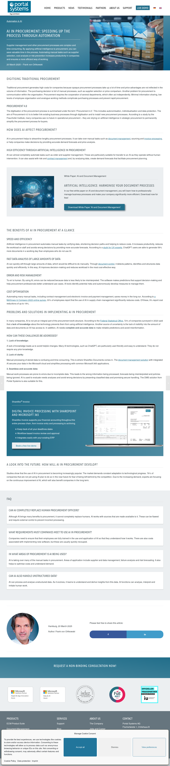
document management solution (133, 359)
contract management (57, 158)
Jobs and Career (97, 728)
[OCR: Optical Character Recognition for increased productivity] (2, 383)
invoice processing (153, 138)
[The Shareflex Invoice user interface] (124, 423)
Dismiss (114, 747)
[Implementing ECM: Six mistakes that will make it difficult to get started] (168, 383)
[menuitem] (47, 8)
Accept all (80, 747)
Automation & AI (14, 21)
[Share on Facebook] (108, 634)
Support (60, 723)
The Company (96, 723)
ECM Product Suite (16, 723)
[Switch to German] (155, 8)
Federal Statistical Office (111, 320)
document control (106, 263)
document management (119, 138)
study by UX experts (112, 247)
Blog (59, 728)
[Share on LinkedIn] (145, 634)
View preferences (149, 747)
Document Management (18, 728)
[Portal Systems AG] (19, 8)
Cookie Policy (10, 760)
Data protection (24, 760)
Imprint (35, 760)
